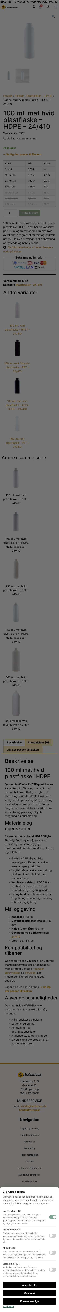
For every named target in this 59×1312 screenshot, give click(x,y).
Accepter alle (29, 1285)
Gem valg (29, 1293)
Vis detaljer (8, 1306)
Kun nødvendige (29, 1301)
